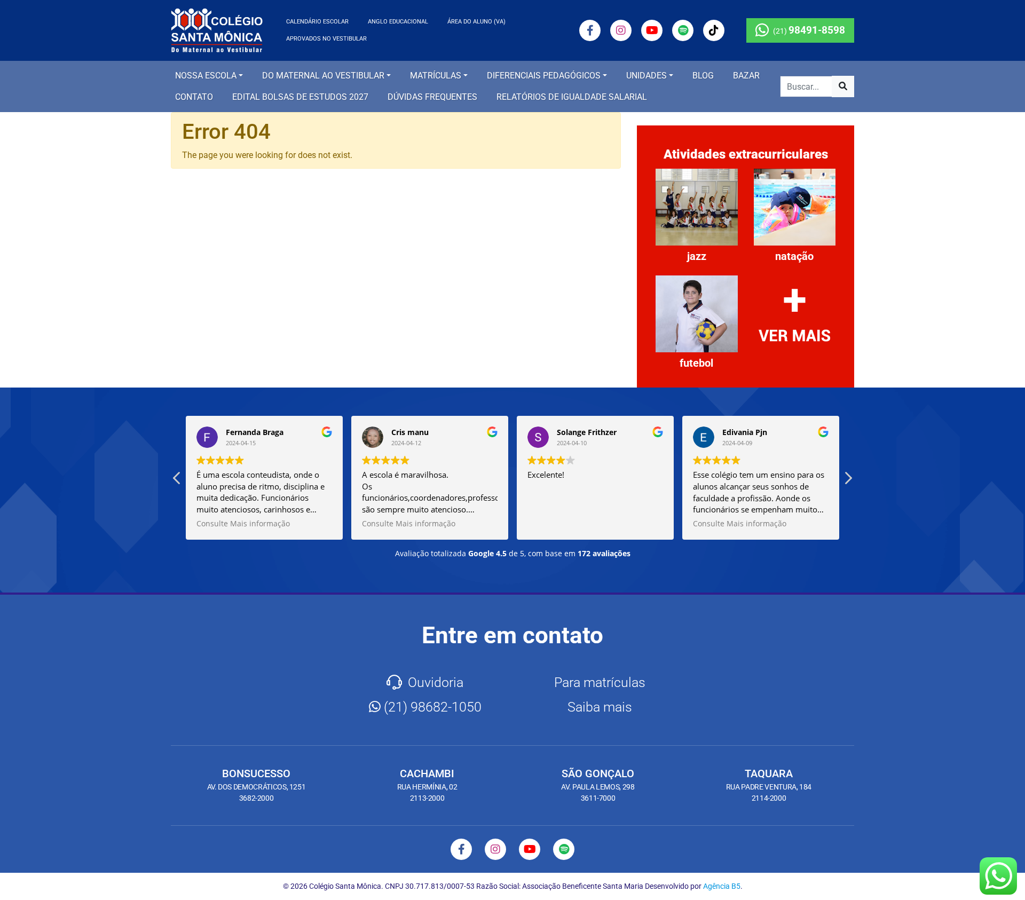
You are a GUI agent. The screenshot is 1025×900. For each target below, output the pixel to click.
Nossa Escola (205, 75)
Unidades (646, 75)
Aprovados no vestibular (326, 38)
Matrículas (435, 75)
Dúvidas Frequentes (432, 97)
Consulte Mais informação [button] (243, 523)
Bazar (746, 75)
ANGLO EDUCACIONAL (398, 21)
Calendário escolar (317, 21)
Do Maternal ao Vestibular (323, 75)
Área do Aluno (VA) (476, 21)
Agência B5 (721, 886)
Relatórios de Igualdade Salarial (571, 97)
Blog (703, 75)
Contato (194, 97)
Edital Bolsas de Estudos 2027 (300, 97)
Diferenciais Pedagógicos (544, 75)
